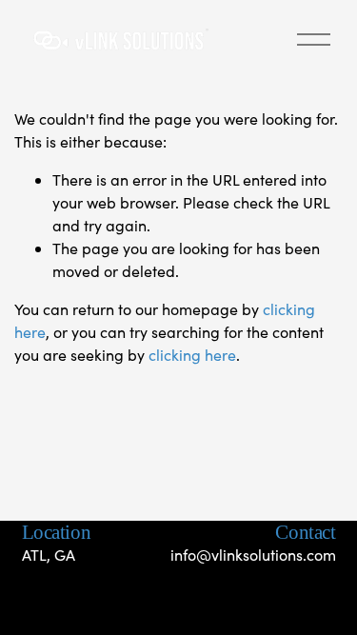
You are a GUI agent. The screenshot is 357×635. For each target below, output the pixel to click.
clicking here (192, 355)
